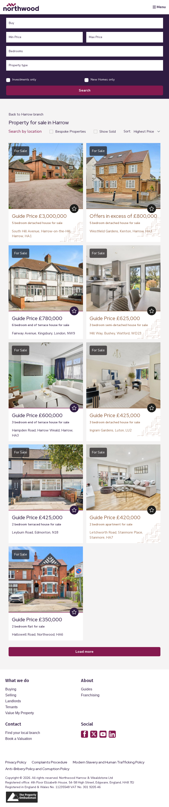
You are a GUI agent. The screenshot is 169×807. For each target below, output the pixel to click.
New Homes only (103, 79)
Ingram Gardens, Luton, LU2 (111, 430)
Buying (10, 689)
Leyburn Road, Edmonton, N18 (35, 532)
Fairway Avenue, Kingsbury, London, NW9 (43, 333)
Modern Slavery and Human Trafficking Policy (108, 762)
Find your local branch (22, 733)
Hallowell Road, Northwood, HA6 (37, 634)
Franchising (90, 695)
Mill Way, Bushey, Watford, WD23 (115, 333)
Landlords (13, 701)
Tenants (11, 707)
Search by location (25, 131)
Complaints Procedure (49, 762)
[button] (78, 175)
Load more (84, 651)
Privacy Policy (15, 762)
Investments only (24, 79)
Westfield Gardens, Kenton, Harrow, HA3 (121, 231)
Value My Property (19, 713)
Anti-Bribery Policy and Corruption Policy (37, 769)
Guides (86, 689)
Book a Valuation (18, 739)
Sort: (127, 131)
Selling (10, 695)
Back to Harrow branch (26, 114)
